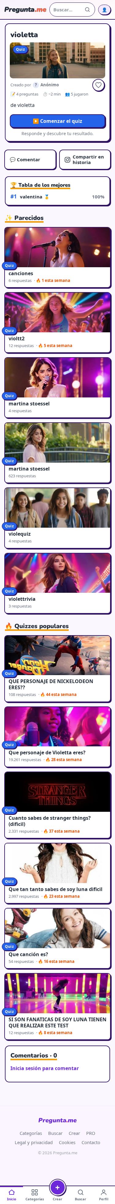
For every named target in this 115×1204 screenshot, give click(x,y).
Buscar (55, 1133)
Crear (74, 1133)
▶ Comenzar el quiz (57, 121)
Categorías (31, 1133)
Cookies (67, 1142)
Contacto (91, 1142)
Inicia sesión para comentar (44, 1068)
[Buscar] (87, 9)
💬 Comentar (25, 159)
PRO (90, 1133)
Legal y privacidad (34, 1142)
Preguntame (57, 1120)
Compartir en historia (88, 159)
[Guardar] (98, 85)
